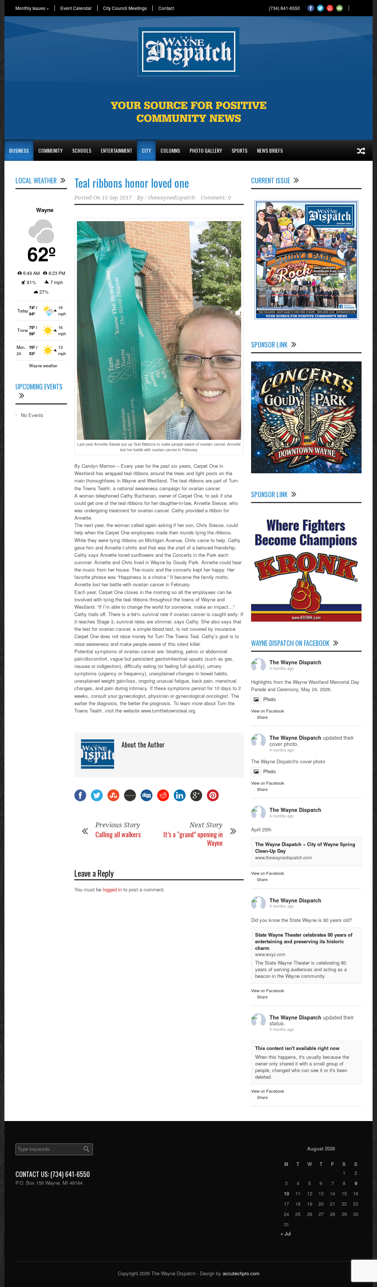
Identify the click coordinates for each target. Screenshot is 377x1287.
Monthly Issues (32, 8)
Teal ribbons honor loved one (131, 182)
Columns (170, 150)
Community (50, 150)
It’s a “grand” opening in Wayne (193, 839)
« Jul (286, 1233)
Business (19, 150)
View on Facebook (267, 711)
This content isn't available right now (297, 1047)
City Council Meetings (125, 8)
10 (286, 1193)
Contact (166, 8)
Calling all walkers (118, 834)
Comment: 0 (216, 197)
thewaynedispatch (171, 197)
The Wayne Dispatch (295, 662)
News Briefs (270, 150)
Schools (81, 150)
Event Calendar (76, 8)
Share (262, 717)
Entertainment (116, 150)
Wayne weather (43, 365)
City (146, 150)
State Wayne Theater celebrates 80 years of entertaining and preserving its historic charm (303, 941)
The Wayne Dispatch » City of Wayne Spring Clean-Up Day (305, 847)
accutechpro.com (241, 1273)
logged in (112, 889)
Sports (239, 150)
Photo (269, 699)
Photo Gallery (206, 150)
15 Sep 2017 (116, 197)
